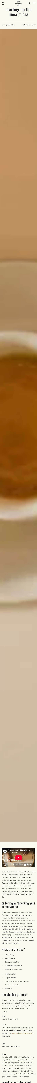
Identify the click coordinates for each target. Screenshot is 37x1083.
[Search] (29, 3)
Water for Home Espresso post (22, 1033)
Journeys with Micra (8, 25)
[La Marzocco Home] (18, 3)
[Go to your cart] (3, 3)
